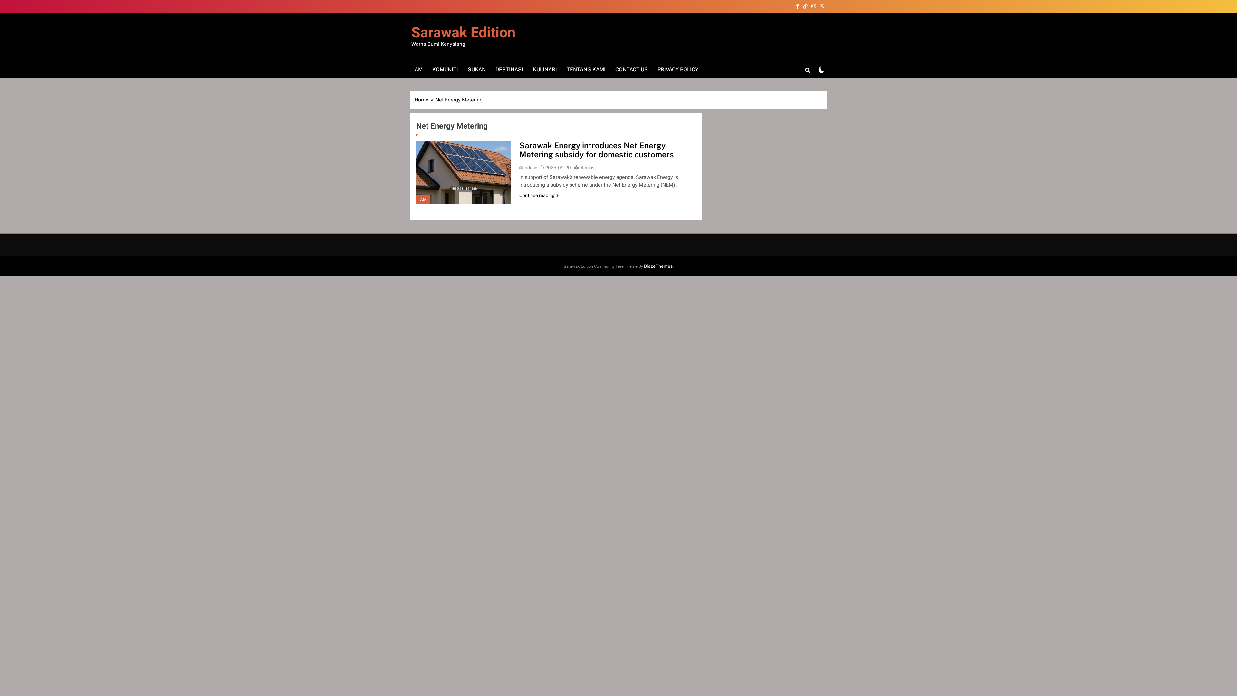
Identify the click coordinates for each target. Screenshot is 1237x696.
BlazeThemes (658, 266)
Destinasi (509, 69)
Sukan (477, 69)
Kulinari (545, 69)
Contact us (631, 69)
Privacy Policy (677, 69)
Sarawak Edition (463, 33)
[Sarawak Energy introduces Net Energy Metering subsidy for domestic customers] (463, 172)
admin (531, 167)
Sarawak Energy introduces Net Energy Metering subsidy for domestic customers (596, 150)
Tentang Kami (586, 69)
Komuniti (445, 69)
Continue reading (537, 195)
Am (419, 69)
